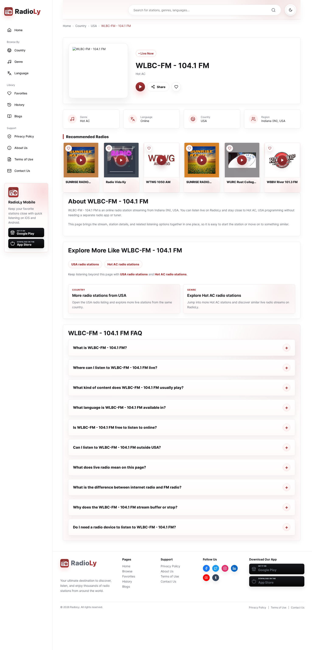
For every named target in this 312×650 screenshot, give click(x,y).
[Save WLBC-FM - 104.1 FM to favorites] (176, 86)
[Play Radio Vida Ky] (121, 160)
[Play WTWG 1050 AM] (161, 160)
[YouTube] (206, 577)
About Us (167, 571)
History (127, 581)
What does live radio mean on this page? (109, 467)
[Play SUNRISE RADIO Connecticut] (202, 160)
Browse (127, 571)
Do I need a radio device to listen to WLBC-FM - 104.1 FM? (124, 527)
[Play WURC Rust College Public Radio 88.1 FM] (242, 160)
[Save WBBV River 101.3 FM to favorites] (269, 148)
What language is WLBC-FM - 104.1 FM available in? (119, 407)
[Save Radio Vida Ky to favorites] (108, 148)
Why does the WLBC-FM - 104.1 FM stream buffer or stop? (125, 507)
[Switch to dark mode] (290, 10)
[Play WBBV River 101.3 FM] (282, 160)
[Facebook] (206, 568)
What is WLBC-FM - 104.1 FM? (100, 348)
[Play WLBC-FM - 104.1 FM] (140, 86)
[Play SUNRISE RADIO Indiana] (81, 160)
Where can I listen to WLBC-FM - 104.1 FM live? (115, 368)
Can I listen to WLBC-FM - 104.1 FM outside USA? (117, 447)
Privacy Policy (170, 566)
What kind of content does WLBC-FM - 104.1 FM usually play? (128, 387)
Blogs (126, 586)
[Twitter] (215, 568)
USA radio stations (85, 264)
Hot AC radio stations (123, 264)
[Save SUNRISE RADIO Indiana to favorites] (68, 148)
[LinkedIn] (234, 568)
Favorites (128, 576)
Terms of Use (170, 576)
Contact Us (168, 581)
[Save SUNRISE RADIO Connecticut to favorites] (189, 148)
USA (94, 26)
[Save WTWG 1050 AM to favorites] (149, 148)
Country (80, 26)
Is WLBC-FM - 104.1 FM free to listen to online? (115, 427)
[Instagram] (225, 568)
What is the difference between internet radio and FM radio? (127, 487)
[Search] (273, 10)
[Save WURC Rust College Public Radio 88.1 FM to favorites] (229, 148)
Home (67, 26)
